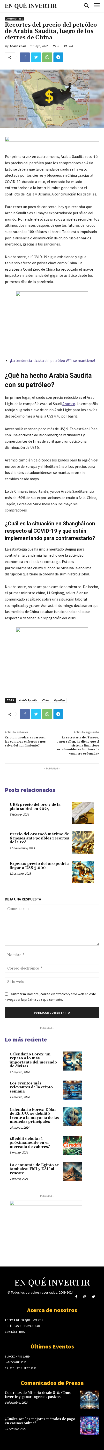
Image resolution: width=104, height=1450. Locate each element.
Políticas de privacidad (22, 1326)
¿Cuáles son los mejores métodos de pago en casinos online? (40, 1421)
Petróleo (59, 700)
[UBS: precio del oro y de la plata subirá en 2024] (83, 813)
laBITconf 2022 (15, 1362)
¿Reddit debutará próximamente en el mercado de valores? (30, 1142)
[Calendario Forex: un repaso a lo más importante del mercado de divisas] (72, 1061)
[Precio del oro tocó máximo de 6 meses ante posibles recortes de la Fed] (83, 842)
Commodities (14, 18)
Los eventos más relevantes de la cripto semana (31, 1087)
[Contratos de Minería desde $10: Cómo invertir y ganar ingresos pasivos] (89, 1399)
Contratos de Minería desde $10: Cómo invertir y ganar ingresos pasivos (38, 1394)
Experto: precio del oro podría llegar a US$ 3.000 (39, 865)
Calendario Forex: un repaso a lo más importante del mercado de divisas (33, 1060)
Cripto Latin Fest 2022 (21, 1368)
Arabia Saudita (28, 700)
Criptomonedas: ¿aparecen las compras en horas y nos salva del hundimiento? (25, 741)
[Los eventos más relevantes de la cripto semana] (72, 1090)
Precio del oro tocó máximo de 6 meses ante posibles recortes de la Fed (39, 838)
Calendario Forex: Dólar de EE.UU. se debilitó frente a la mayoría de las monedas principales (34, 1115)
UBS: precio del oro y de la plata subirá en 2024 (35, 806)
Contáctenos (15, 1332)
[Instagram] (85, 1297)
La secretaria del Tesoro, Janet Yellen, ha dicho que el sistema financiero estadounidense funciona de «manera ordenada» (78, 746)
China (45, 700)
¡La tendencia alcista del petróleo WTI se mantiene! (52, 360)
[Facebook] (25, 57)
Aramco (68, 403)
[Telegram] (58, 57)
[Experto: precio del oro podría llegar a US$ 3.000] (83, 872)
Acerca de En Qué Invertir (24, 1320)
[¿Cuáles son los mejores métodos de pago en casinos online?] (89, 1425)
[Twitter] (36, 57)
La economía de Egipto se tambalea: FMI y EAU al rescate (34, 1169)
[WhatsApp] (47, 57)
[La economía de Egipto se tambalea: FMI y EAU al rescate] (72, 1171)
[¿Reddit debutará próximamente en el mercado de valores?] (72, 1145)
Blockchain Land (17, 1356)
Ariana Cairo (17, 46)
